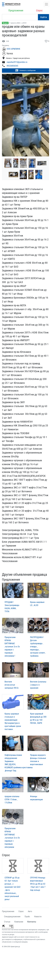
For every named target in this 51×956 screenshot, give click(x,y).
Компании (18, 921)
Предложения (15, 10)
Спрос (39, 10)
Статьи (7, 921)
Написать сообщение (25, 70)
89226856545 (12, 66)
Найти (43, 17)
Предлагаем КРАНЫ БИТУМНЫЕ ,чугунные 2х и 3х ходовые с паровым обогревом (12, 837)
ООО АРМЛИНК (13, 49)
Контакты (31, 921)
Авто (30, 911)
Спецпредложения (12, 916)
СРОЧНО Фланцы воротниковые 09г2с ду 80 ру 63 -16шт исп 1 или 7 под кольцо (37, 883)
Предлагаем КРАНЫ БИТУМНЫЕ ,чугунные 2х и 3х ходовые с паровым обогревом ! (12, 646)
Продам (5, 23)
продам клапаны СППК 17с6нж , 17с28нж (12, 799)
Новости (37, 916)
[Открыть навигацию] (46, 4)
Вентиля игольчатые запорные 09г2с (12, 684)
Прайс (27, 916)
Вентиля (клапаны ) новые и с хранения (38, 684)
